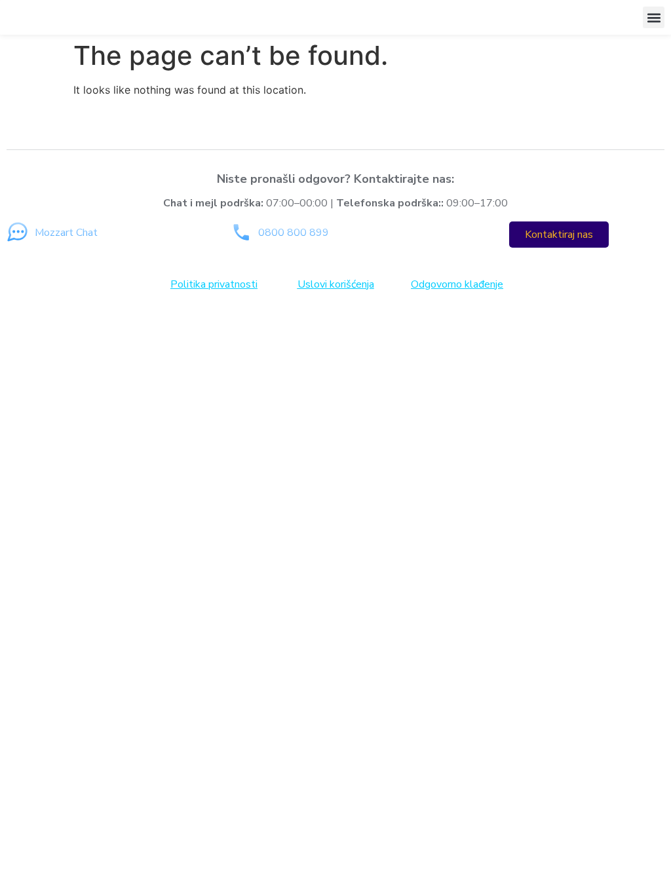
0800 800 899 (293, 232)
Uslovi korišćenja (335, 284)
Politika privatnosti (214, 284)
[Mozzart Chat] (17, 232)
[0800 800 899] (241, 232)
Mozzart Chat (66, 232)
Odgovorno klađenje (457, 284)
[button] (653, 17)
